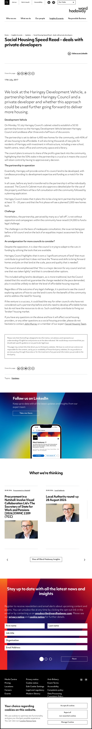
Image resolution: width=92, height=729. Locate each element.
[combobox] (67, 2)
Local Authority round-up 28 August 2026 (62, 498)
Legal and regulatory (35, 690)
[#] (7, 2)
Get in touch (25, 2)
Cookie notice (32, 683)
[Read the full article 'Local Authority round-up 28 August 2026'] (62, 513)
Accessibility (38, 2)
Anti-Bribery (53, 679)
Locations (9, 687)
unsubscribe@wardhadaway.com (53, 613)
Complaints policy (55, 690)
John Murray (30, 324)
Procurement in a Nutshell (21, 491)
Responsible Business (77, 19)
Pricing (8, 683)
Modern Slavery (33, 694)
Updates (28, 35)
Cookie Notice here (28, 721)
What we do (26, 19)
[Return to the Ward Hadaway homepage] (78, 10)
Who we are (11, 19)
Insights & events (56, 19)
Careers (8, 690)
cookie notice (37, 617)
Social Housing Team (75, 324)
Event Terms (53, 683)
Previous (7, 560)
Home (7, 35)
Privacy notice (32, 679)
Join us (14, 2)
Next (84, 560)
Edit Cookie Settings (35, 687)
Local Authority (60, 491)
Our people (40, 19)
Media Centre (11, 679)
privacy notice (16, 617)
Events (8, 694)
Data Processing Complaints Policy (55, 695)
